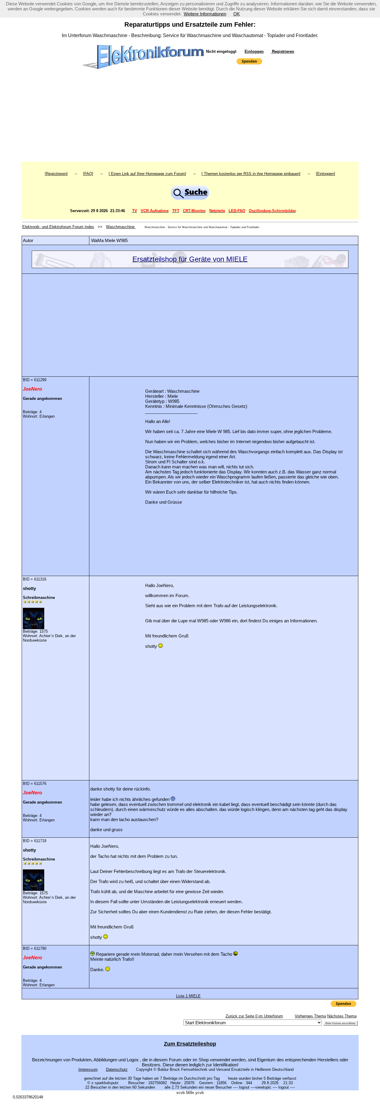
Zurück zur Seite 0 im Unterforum (254, 1016)
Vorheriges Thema (310, 1016)
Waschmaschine (121, 227)
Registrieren (282, 51)
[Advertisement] (190, 117)
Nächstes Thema (342, 1016)
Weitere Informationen (205, 13)
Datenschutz (117, 1069)
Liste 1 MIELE (188, 996)
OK (236, 13)
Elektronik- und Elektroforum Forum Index (58, 227)
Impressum (88, 1069)
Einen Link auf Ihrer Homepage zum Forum (147, 173)
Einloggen (254, 51)
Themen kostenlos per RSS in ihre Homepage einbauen (251, 173)
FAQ (88, 173)
